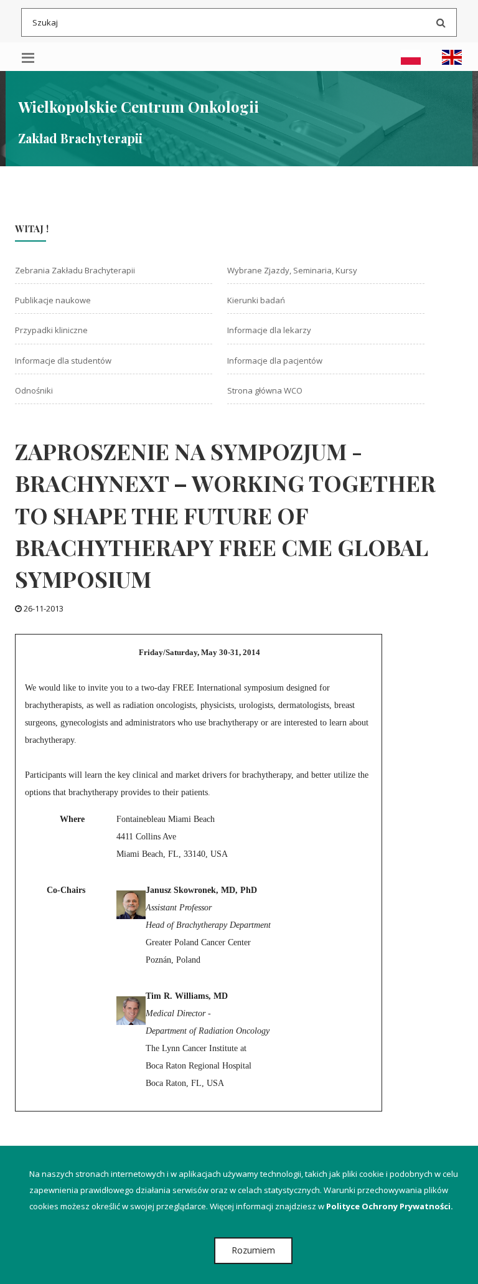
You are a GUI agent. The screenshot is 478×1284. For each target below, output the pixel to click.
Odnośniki (34, 390)
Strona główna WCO (264, 390)
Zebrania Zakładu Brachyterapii (75, 270)
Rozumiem (253, 1250)
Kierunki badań (256, 300)
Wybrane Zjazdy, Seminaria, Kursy (292, 270)
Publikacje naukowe (53, 300)
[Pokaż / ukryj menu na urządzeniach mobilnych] (28, 56)
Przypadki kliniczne (51, 330)
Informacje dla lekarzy (269, 330)
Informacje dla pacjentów (274, 360)
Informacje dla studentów (63, 360)
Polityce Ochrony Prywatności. (389, 1206)
